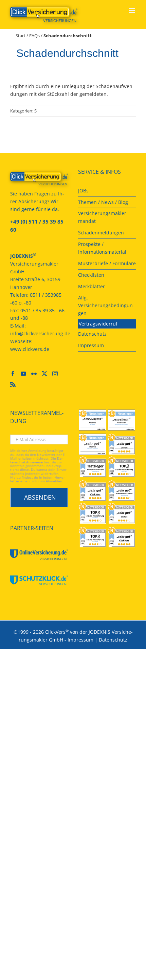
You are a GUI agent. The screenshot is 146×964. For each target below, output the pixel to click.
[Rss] (13, 384)
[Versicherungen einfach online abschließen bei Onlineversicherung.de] (39, 554)
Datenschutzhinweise (36, 460)
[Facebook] (13, 373)
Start (20, 36)
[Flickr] (34, 373)
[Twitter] (44, 373)
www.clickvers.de (29, 349)
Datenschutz (113, 639)
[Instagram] (55, 373)
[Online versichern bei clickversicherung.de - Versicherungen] (39, 178)
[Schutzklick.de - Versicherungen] (39, 580)
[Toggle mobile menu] (132, 10)
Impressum (80, 639)
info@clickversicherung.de (40, 333)
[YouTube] (23, 373)
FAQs (34, 36)
